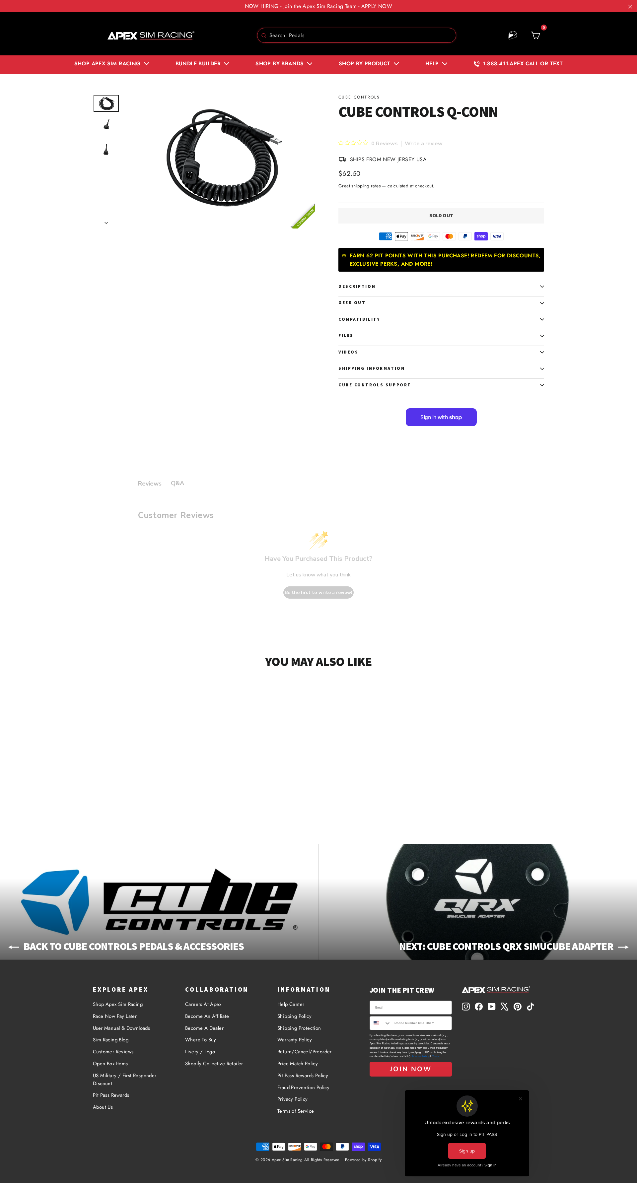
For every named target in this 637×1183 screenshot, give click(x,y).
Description (357, 286)
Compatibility (359, 319)
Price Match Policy (297, 1063)
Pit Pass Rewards (111, 1095)
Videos (348, 352)
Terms (436, 1056)
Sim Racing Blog (110, 1039)
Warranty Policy (294, 1039)
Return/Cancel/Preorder (304, 1051)
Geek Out (352, 302)
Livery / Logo (200, 1051)
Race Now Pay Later (115, 1016)
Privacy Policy (292, 1099)
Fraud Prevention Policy (303, 1087)
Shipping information (371, 368)
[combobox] (356, 35)
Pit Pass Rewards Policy (302, 1075)
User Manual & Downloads (121, 1028)
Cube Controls (359, 97)
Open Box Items (110, 1063)
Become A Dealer (204, 1028)
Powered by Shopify (363, 1160)
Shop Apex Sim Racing (118, 1004)
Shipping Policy (294, 1016)
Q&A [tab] (177, 483)
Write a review (424, 144)
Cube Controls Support (374, 385)
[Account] (513, 35)
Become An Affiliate (207, 1016)
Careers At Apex (203, 1004)
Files (346, 335)
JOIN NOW (411, 1069)
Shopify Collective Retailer (214, 1063)
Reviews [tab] (150, 484)
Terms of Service (295, 1111)
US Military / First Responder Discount (125, 1079)
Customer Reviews (113, 1051)
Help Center (290, 1004)
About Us (103, 1107)
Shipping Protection (299, 1028)
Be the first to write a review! (318, 592)
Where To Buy (200, 1039)
